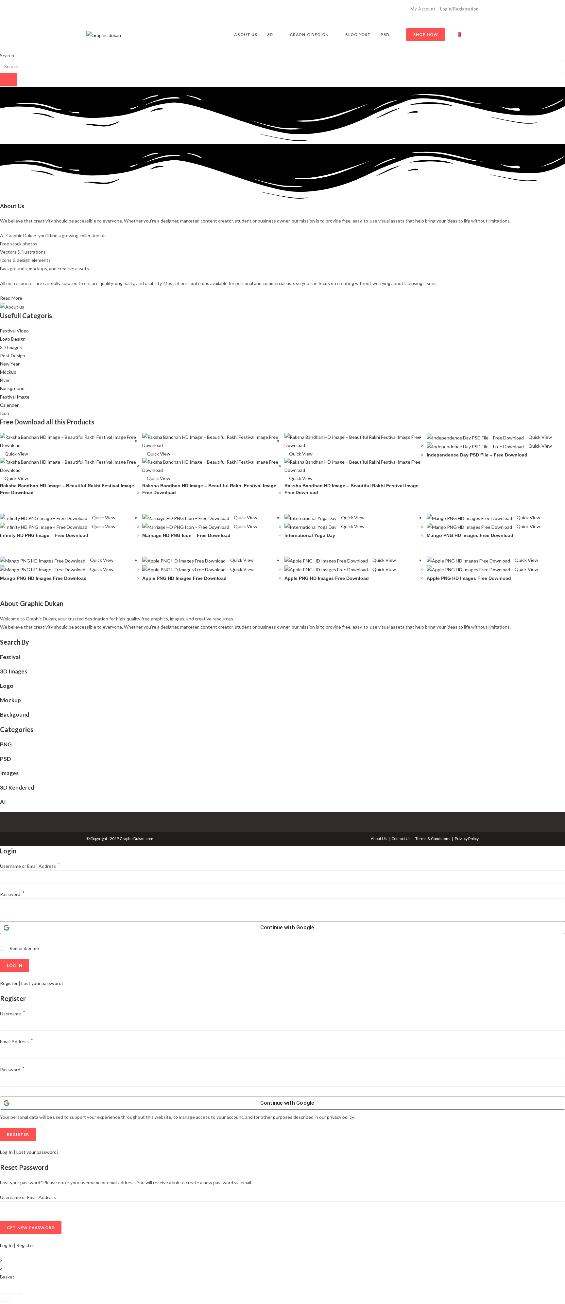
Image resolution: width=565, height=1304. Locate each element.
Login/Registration (459, 8)
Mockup (10, 700)
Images (9, 773)
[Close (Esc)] (19, 1293)
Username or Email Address (30, 866)
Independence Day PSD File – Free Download (477, 454)
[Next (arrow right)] (8, 1301)
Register (9, 983)
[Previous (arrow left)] (2, 1301)
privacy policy (340, 1117)
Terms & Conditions (432, 838)
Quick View (16, 453)
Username (12, 1013)
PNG (6, 744)
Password (12, 894)
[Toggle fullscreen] (8, 1293)
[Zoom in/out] (2, 1293)
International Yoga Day (309, 535)
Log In (6, 1152)
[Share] (13, 1293)
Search (7, 55)
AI (3, 801)
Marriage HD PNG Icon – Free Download (186, 535)
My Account (422, 8)
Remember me (24, 948)
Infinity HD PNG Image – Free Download (44, 535)
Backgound (14, 714)
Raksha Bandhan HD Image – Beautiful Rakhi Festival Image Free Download (67, 489)
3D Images (13, 671)
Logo (6, 685)
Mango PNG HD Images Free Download (470, 535)
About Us (379, 838)
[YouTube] (103, 9)
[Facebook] (89, 9)
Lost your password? (42, 983)
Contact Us (401, 838)
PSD (5, 758)
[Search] (8, 80)
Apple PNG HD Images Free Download (184, 578)
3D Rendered (17, 787)
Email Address (16, 1041)
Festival (10, 656)
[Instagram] (95, 9)
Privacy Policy (467, 838)
